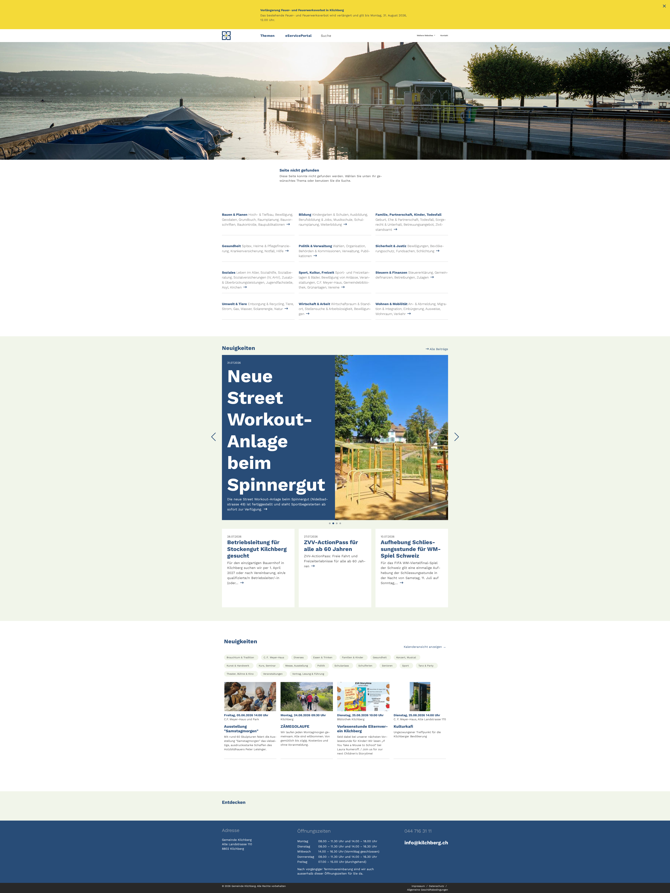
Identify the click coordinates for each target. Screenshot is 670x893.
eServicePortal (298, 36)
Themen (267, 36)
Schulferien (365, 660)
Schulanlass (341, 660)
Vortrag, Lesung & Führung (308, 669)
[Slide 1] (330, 518)
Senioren (387, 660)
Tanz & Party (425, 660)
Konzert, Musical (406, 652)
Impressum (419, 881)
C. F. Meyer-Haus (274, 652)
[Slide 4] (340, 518)
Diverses (299, 652)
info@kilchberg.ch (426, 837)
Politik (321, 660)
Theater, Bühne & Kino (240, 669)
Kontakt (444, 35)
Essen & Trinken (322, 652)
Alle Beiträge (438, 349)
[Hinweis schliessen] (664, 6)
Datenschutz (437, 881)
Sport (405, 660)
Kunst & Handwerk (238, 660)
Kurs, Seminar (267, 660)
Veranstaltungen (273, 669)
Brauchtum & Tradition (240, 652)
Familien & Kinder (352, 652)
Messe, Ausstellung (296, 660)
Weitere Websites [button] (425, 35)
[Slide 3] (337, 518)
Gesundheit (380, 652)
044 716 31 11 (418, 826)
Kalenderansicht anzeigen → (425, 641)
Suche (326, 36)
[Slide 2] (333, 518)
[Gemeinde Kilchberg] (239, 35)
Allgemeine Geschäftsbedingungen (427, 884)
